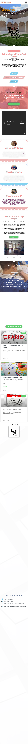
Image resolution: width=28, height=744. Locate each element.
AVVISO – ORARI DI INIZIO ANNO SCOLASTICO (13, 346)
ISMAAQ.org (6, 2)
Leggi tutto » (5, 386)
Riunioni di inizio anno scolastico (13, 377)
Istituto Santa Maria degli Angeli (14, 55)
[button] (26, 2)
